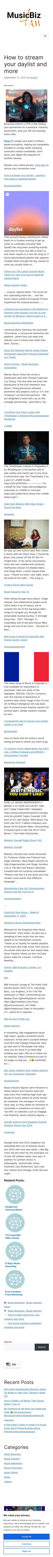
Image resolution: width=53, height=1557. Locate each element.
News (7, 1306)
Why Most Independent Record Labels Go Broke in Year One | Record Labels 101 (25, 1393)
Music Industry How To (16, 591)
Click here (40, 165)
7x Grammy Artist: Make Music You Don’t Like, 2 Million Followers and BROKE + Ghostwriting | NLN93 (26, 752)
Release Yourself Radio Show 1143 (23, 840)
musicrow (9, 1132)
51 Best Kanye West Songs (18, 585)
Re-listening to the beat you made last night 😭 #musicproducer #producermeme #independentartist (25, 1412)
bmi (6, 977)
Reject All (26, 1551)
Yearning (9, 1420)
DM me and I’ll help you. (17, 1019)
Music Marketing (13, 1463)
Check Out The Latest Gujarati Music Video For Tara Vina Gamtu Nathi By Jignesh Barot (24, 275)
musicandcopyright (14, 646)
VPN (9, 141)
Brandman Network (14, 762)
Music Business (16, 1302)
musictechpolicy (12, 898)
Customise (26, 1544)
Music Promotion (13, 1468)
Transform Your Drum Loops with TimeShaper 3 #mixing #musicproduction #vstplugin (26, 415)
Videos (8, 1481)
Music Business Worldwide (18, 323)
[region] (26, 1534)
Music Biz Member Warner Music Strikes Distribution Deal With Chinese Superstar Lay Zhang (26, 354)
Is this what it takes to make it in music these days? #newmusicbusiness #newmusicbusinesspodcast (25, 1428)
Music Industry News (15, 285)
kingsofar (9, 514)
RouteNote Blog (12, 185)
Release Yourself (13, 847)
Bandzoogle (10, 731)
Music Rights (11, 1472)
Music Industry (12, 1025)
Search (8, 1342)
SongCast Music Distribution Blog (22, 922)
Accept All (26, 1536)
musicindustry (11, 1080)
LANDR (8, 426)
